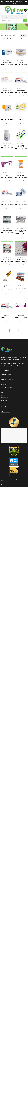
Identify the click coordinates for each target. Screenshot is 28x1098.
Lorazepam (21, 203)
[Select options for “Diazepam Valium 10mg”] (4, 180)
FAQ (2, 392)
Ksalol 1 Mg (7, 203)
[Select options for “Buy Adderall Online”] (4, 123)
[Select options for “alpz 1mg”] (18, 68)
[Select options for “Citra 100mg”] (4, 151)
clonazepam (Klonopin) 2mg (21, 146)
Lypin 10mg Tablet (7, 230)
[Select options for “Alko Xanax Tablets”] (4, 68)
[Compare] (7, 68)
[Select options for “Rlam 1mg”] (18, 321)
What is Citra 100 (5, 382)
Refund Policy (4, 400)
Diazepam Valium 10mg (7, 174)
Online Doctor (5, 377)
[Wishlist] (9, 68)
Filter (24, 35)
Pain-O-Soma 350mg (21, 287)
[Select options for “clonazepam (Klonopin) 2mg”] (18, 152)
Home (11, 27)
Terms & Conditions (6, 387)
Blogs (2, 395)
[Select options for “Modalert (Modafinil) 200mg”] (18, 237)
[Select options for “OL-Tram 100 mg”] (4, 264)
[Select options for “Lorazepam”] (18, 208)
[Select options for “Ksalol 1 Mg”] (4, 208)
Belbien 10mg (7, 90)
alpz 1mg (21, 62)
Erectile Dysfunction (21, 116)
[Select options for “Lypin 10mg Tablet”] (4, 236)
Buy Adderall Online (7, 118)
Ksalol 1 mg (4, 384)
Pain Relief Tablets (7, 143)
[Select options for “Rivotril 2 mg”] (4, 321)
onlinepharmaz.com (7, 479)
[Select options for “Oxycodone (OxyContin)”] (4, 293)
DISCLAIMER (4, 403)
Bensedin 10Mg (21, 90)
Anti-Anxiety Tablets (7, 60)
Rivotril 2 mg (7, 315)
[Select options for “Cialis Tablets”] (18, 123)
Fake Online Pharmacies (7, 379)
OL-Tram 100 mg (7, 259)
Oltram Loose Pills (21, 259)
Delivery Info (4, 390)
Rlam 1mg (21, 315)
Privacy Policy (4, 397)
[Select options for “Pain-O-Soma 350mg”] (18, 292)
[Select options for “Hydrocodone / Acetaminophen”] (18, 180)
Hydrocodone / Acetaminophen (21, 174)
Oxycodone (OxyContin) (7, 287)
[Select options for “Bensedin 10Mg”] (18, 95)
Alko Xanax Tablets (7, 62)
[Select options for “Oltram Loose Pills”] (18, 264)
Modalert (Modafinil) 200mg (21, 231)
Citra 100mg (7, 145)
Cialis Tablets (21, 118)
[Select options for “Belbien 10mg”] (4, 95)
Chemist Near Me (6, 374)
